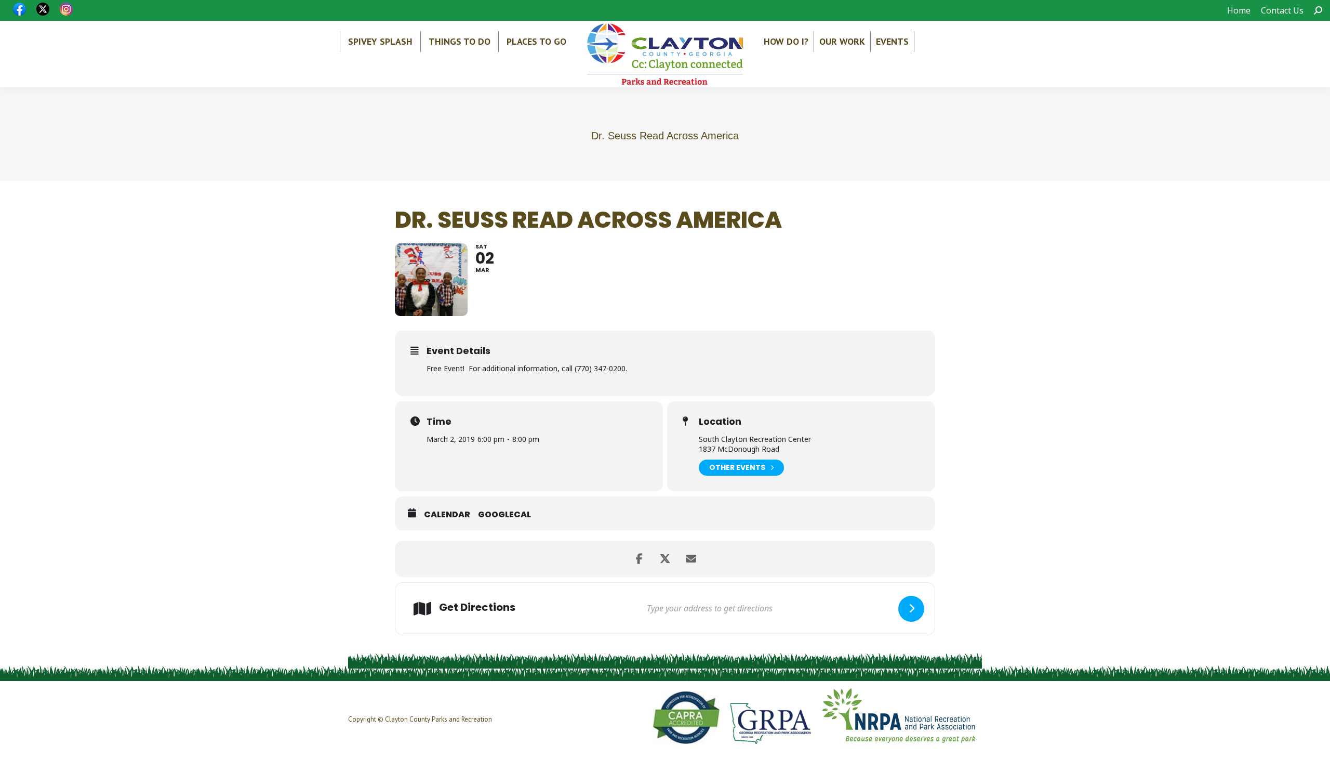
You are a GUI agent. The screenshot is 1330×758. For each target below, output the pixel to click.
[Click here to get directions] (911, 609)
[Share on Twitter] (665, 559)
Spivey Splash (380, 41)
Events (892, 41)
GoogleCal (504, 514)
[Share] (639, 559)
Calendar (447, 514)
